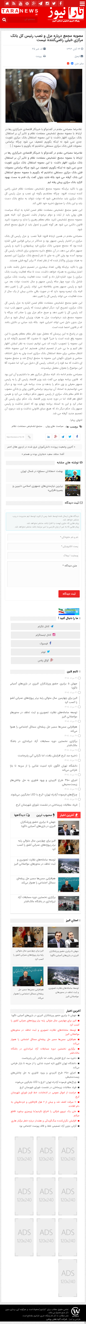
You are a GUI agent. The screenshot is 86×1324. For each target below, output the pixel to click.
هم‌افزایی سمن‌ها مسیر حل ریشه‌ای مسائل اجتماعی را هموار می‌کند (36, 880)
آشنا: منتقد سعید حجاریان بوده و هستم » (43, 454)
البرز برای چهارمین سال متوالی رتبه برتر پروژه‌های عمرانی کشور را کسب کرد (36, 845)
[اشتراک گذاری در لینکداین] (49, 437)
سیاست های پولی (54, 426)
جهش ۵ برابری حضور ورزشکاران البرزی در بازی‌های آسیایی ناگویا (38, 824)
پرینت (39, 56)
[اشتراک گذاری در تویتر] (69, 437)
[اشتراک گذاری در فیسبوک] (77, 437)
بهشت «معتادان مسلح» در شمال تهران (42, 471)
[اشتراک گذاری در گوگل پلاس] (55, 437)
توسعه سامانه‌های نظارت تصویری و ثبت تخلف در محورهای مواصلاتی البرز (35, 861)
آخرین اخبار (67, 815)
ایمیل (77, 56)
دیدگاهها (20, 815)
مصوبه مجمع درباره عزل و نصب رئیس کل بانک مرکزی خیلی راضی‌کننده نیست (46, 38)
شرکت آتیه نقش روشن (56, 1319)
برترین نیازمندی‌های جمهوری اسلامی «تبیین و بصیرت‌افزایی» (38, 488)
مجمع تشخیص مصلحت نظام (27, 426)
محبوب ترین (44, 815)
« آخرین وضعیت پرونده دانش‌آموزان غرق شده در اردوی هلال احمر (41, 447)
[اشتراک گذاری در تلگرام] (63, 437)
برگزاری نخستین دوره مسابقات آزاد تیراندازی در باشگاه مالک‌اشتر (37, 899)
